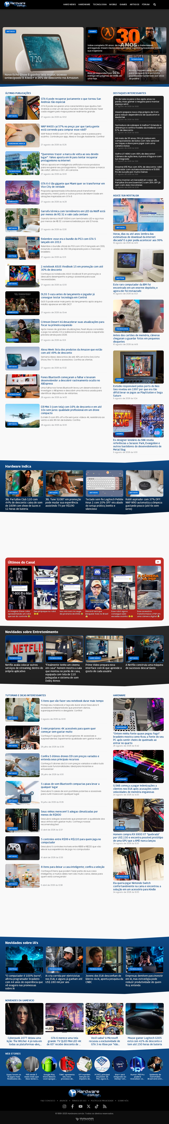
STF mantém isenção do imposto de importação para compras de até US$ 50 (84, 1077)
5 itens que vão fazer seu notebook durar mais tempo (72, 700)
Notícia (12, 256)
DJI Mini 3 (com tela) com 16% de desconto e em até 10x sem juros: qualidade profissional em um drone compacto (71, 410)
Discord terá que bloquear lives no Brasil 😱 (96, 614)
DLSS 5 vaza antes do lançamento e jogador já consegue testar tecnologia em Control (68, 296)
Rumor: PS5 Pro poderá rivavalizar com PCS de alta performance (137, 1077)
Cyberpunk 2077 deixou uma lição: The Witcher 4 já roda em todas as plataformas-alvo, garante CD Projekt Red (24, 1041)
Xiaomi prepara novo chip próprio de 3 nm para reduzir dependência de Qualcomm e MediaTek (137, 115)
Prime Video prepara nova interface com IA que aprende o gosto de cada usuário (104, 668)
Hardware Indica (17, 144)
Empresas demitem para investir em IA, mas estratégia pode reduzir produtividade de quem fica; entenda (144, 980)
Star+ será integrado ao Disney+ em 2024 (120, 1077)
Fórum (145, 4)
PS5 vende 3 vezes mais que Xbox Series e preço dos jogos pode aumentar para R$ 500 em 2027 (31, 1077)
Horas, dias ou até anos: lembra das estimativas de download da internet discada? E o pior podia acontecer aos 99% (138, 237)
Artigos (134, 4)
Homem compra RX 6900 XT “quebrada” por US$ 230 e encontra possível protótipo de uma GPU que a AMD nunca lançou (138, 837)
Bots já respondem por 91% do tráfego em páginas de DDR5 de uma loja (105, 76)
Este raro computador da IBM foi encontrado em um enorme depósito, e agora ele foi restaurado (135, 287)
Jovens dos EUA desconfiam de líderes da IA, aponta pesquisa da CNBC (104, 979)
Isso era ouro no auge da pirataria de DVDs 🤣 (71, 612)
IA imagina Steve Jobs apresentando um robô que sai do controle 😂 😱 (19, 614)
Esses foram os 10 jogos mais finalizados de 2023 (14, 1077)
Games (123, 4)
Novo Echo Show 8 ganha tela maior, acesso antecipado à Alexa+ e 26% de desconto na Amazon (41, 76)
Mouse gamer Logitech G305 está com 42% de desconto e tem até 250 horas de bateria (144, 1041)
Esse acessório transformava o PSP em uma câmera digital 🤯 (148, 614)
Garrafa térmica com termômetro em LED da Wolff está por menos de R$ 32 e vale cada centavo (73, 213)
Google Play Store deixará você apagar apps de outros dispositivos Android (49, 1077)
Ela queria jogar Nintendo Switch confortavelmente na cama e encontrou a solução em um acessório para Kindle (137, 886)
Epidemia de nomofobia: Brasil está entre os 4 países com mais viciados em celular (155, 1077)
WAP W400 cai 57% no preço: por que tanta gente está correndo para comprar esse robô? (70, 128)
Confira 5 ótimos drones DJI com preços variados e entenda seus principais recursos (70, 758)
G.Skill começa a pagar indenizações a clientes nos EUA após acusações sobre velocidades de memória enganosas (136, 788)
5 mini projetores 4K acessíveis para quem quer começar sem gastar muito (68, 730)
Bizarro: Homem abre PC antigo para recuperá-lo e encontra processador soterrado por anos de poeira (146, 74)
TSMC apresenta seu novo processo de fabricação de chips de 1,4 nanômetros (67, 1077)
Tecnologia (100, 4)
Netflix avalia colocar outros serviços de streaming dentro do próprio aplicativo (24, 668)
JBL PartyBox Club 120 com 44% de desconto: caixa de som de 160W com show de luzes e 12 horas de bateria (23, 504)
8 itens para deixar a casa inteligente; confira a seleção (72, 866)
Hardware (84, 4)
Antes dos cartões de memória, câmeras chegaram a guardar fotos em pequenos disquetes (136, 338)
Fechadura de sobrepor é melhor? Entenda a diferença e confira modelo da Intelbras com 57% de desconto (138, 128)
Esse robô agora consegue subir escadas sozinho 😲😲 (122, 614)
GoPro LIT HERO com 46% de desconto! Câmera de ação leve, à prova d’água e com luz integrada (138, 156)
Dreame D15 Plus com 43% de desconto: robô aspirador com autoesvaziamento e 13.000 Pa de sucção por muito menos (138, 169)
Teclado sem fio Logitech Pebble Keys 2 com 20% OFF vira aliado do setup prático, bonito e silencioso (104, 504)
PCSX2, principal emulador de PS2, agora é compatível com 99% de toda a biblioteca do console (102, 1077)
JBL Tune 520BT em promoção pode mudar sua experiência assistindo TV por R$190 (63, 502)
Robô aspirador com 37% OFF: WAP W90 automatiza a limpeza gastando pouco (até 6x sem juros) (144, 504)
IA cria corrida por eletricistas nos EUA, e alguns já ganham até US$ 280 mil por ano (63, 979)
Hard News (69, 4)
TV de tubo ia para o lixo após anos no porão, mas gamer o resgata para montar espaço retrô (137, 102)
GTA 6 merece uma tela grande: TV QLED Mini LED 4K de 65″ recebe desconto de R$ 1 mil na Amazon (64, 1041)
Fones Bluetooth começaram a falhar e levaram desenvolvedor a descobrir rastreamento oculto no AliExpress (70, 380)
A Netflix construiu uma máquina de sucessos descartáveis (144, 666)
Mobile (113, 4)
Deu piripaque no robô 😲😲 (45, 612)
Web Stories (13, 1053)
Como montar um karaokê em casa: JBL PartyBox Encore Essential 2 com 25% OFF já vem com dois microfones (137, 182)
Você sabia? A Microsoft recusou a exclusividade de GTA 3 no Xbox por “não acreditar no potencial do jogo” (104, 1041)
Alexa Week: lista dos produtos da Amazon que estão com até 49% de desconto (71, 351)
